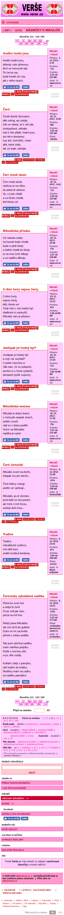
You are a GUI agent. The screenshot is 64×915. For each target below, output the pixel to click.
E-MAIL (18, 92)
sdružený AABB (45, 730)
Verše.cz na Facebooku (16, 814)
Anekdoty (8, 900)
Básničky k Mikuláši (43, 30)
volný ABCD (40, 732)
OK (52, 912)
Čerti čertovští (13, 465)
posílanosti (45, 724)
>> (45, 43)
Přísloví (6, 903)
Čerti (6, 109)
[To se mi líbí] (12, 86)
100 (16, 721)
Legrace (34, 900)
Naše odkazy (10, 829)
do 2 (36, 747)
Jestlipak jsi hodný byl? (19, 348)
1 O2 (13, 750)
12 (40, 41)
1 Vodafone (25, 747)
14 (21, 43)
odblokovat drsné (35, 744)
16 (32, 43)
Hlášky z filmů (22, 900)
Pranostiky (46, 900)
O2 (12, 94)
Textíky (53, 903)
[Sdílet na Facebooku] (26, 86)
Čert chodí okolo (14, 175)
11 (35, 41)
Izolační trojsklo (13, 850)
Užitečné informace (11, 906)
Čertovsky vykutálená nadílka (23, 596)
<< (17, 41)
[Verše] (32, 16)
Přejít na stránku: (22, 710)
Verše (18, 30)
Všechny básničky (15, 798)
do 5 (43, 747)
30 (5, 721)
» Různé (54, 54)
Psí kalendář (30, 903)
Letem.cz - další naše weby (36, 890)
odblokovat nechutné (14, 744)
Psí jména (17, 903)
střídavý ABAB (28, 730)
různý (31, 736)
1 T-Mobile (53, 747)
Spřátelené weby (12, 893)
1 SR (28, 750)
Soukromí (9, 890)
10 (29, 41)
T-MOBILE (40, 160)
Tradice (8, 534)
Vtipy (25, 906)
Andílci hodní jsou (16, 53)
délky (56, 724)
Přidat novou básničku (16, 783)
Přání (56, 900)
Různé (8, 803)
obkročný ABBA (17, 736)
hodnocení (32, 724)
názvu (6, 726)
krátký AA (26, 732)
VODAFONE (29, 92)
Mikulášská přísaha (16, 231)
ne (11, 738)
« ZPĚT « (7, 30)
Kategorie (12, 22)
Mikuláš (53, 51)
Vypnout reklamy (12, 839)
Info (60, 912)
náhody (16, 726)
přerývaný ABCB (11, 732)
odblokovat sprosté (48, 742)
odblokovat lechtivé (27, 742)
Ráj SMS (42, 903)
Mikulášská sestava (16, 406)
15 (26, 43)
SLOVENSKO (21, 94)
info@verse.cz (10, 881)
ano (5, 738)
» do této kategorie (14, 788)
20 (39, 43)
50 (10, 721)
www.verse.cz (23, 876)
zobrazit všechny (12, 755)
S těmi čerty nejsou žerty (20, 289)
